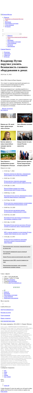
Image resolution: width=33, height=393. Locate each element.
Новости (6, 17)
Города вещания (5, 315)
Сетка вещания (9, 25)
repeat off (6, 385)
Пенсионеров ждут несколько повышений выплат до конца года (16, 247)
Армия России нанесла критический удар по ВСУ (16, 257)
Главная (3, 49)
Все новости (4, 110)
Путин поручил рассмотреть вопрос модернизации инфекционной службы (15, 211)
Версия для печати (7, 108)
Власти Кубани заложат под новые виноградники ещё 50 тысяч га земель (15, 189)
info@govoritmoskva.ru (15, 283)
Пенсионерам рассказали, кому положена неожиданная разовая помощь (14, 266)
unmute (6, 375)
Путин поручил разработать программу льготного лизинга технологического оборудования (15, 241)
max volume (7, 376)
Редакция (7, 26)
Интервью (8, 22)
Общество (7, 55)
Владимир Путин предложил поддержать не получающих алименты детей (17, 218)
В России (6, 56)
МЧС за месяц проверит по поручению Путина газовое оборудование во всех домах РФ (17, 233)
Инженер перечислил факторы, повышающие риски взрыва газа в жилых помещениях (17, 174)
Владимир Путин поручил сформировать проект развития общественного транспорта (18, 196)
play (5, 370)
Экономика (7, 53)
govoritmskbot (11, 279)
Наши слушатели (6, 318)
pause (5, 372)
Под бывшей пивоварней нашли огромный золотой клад (15, 252)
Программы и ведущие (11, 23)
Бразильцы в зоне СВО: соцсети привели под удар (15, 261)
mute (5, 373)
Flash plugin (4, 391)
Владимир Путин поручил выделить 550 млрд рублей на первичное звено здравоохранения (17, 225)
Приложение (11, 46)
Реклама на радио (6, 312)
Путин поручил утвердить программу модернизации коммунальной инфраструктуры (17, 181)
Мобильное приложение (11, 298)
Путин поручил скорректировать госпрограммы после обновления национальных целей (18, 203)
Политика (7, 52)
